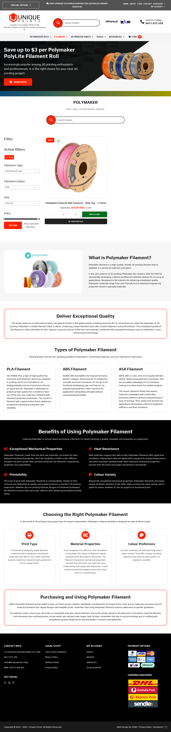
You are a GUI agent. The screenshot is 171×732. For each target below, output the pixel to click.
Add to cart (94, 214)
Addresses (92, 662)
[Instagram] (9, 683)
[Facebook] (5, 683)
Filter (13, 225)
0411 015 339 (154, 23)
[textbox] (22, 171)
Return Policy (51, 657)
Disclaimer (158, 727)
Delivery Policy (52, 662)
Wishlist (90, 657)
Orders (90, 652)
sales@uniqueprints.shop (16, 662)
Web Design (123, 727)
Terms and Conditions (55, 652)
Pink (11, 157)
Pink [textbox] (20, 187)
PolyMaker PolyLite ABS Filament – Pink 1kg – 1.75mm (76, 203)
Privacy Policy (51, 667)
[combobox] (22, 171)
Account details (94, 667)
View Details (77, 221)
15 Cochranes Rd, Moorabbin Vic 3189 (22, 652)
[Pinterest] (13, 683)
